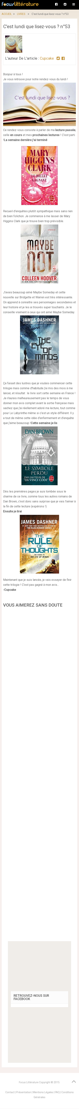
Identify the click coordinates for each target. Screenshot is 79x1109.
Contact (10, 1092)
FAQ (57, 1092)
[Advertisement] (39, 775)
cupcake (47, 58)
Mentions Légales (43, 1092)
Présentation (23, 1092)
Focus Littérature (29, 1082)
